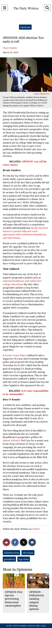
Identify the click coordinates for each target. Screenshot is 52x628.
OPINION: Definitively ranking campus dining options (36, 600)
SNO (38, 626)
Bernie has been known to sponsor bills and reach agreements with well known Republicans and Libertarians (25, 232)
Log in (43, 626)
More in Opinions (17, 569)
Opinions (25, 27)
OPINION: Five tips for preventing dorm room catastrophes (13, 598)
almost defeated (12, 440)
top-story (23, 559)
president (9, 559)
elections (28, 552)
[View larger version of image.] (26, 74)
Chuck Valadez (10, 47)
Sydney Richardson (41, 93)
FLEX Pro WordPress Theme (23, 626)
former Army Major (15, 355)
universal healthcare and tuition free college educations (22, 282)
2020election (11, 552)
